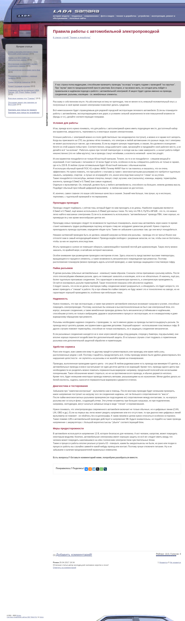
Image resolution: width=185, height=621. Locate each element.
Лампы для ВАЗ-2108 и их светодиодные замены (19, 59)
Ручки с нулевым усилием (19, 86)
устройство (143, 16)
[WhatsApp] (101, 469)
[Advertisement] (117, 60)
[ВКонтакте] (86, 469)
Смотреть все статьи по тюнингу (22, 110)
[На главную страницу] (76, 12)
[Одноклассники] (90, 469)
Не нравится (175, 562)
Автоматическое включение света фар (24, 70)
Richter (18, 615)
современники (91, 16)
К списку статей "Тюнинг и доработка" (72, 37)
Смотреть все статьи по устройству (23, 113)
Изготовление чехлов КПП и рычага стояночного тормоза (23, 65)
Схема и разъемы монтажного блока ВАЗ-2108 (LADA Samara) (23, 53)
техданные (76, 16)
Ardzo (42, 617)
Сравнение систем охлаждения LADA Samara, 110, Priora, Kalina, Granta (23, 91)
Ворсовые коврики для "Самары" (21, 98)
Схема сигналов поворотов (19, 82)
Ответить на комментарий (64, 567)
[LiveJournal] (105, 469)
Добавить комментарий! (74, 554)
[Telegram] (93, 469)
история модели (61, 16)
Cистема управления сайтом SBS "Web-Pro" (22, 617)
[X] (97, 469)
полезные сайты (77, 18)
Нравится (163, 562)
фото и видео (107, 16)
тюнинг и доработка (126, 16)
